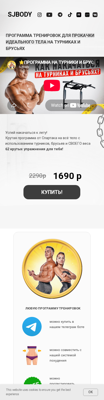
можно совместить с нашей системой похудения (66, 355)
